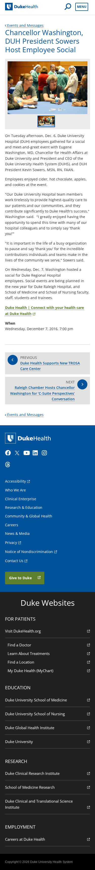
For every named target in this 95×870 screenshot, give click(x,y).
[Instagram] (46, 453)
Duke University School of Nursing (35, 713)
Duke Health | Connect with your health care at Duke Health (44, 310)
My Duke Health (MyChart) (30, 670)
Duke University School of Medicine (36, 699)
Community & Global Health (28, 516)
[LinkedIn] (37, 453)
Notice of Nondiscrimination (29, 551)
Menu (81, 7)
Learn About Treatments (29, 653)
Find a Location (21, 662)
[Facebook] (9, 453)
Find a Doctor (19, 644)
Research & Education (23, 507)
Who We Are (15, 490)
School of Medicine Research (30, 787)
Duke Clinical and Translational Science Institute (39, 804)
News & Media (17, 533)
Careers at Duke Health (25, 839)
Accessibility (15, 481)
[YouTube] (27, 453)
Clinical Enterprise (20, 498)
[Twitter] (18, 453)
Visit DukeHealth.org (23, 631)
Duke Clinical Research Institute (32, 773)
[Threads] (9, 464)
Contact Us (14, 560)
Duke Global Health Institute (29, 727)
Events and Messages (25, 25)
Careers (11, 524)
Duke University (19, 741)
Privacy (11, 542)
